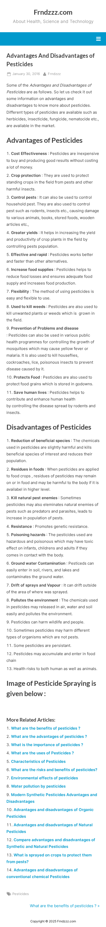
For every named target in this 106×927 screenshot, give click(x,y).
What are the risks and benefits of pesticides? (54, 769)
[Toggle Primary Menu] (98, 39)
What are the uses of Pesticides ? (42, 752)
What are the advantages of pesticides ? (49, 736)
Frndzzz (54, 74)
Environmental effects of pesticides (44, 777)
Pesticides (20, 894)
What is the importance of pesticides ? (47, 744)
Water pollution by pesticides (38, 786)
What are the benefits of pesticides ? (45, 728)
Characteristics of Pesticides (38, 761)
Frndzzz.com (53, 12)
